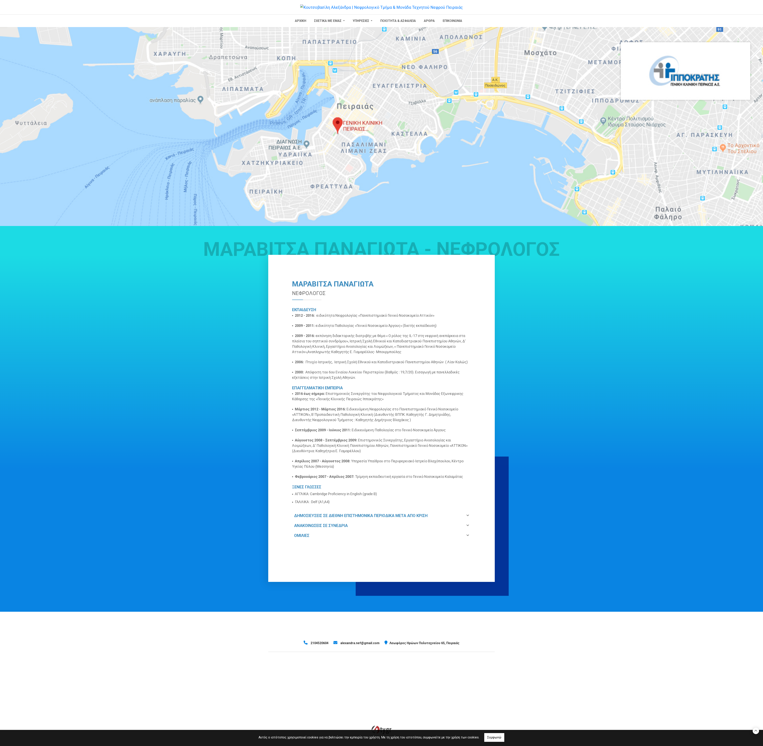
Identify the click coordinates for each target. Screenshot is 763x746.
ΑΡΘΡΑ (429, 21)
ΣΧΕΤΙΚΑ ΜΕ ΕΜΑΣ (328, 21)
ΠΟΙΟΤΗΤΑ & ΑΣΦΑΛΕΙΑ (398, 21)
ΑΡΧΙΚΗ (300, 21)
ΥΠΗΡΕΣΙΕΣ (361, 21)
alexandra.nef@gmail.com (360, 643)
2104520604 (319, 643)
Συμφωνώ (494, 737)
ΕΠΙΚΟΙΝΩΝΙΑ (452, 21)
